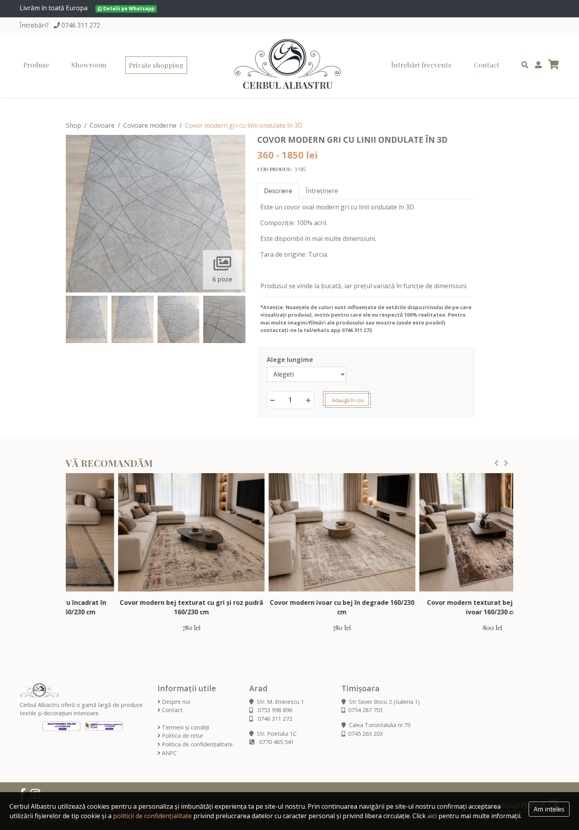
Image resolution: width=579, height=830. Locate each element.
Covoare (102, 125)
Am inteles (549, 809)
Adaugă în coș (348, 400)
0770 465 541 (276, 742)
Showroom (88, 64)
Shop (73, 125)
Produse (36, 64)
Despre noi (175, 701)
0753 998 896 (274, 710)
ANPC (168, 753)
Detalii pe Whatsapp (128, 8)
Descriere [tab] (278, 191)
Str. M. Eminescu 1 (280, 701)
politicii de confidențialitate (152, 815)
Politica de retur (181, 735)
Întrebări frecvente (421, 64)
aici (432, 815)
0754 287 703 (365, 710)
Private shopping (156, 64)
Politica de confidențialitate (196, 744)
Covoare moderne (149, 125)
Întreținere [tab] (322, 191)
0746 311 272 (80, 25)
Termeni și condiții (184, 727)
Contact (486, 64)
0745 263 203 (365, 733)
